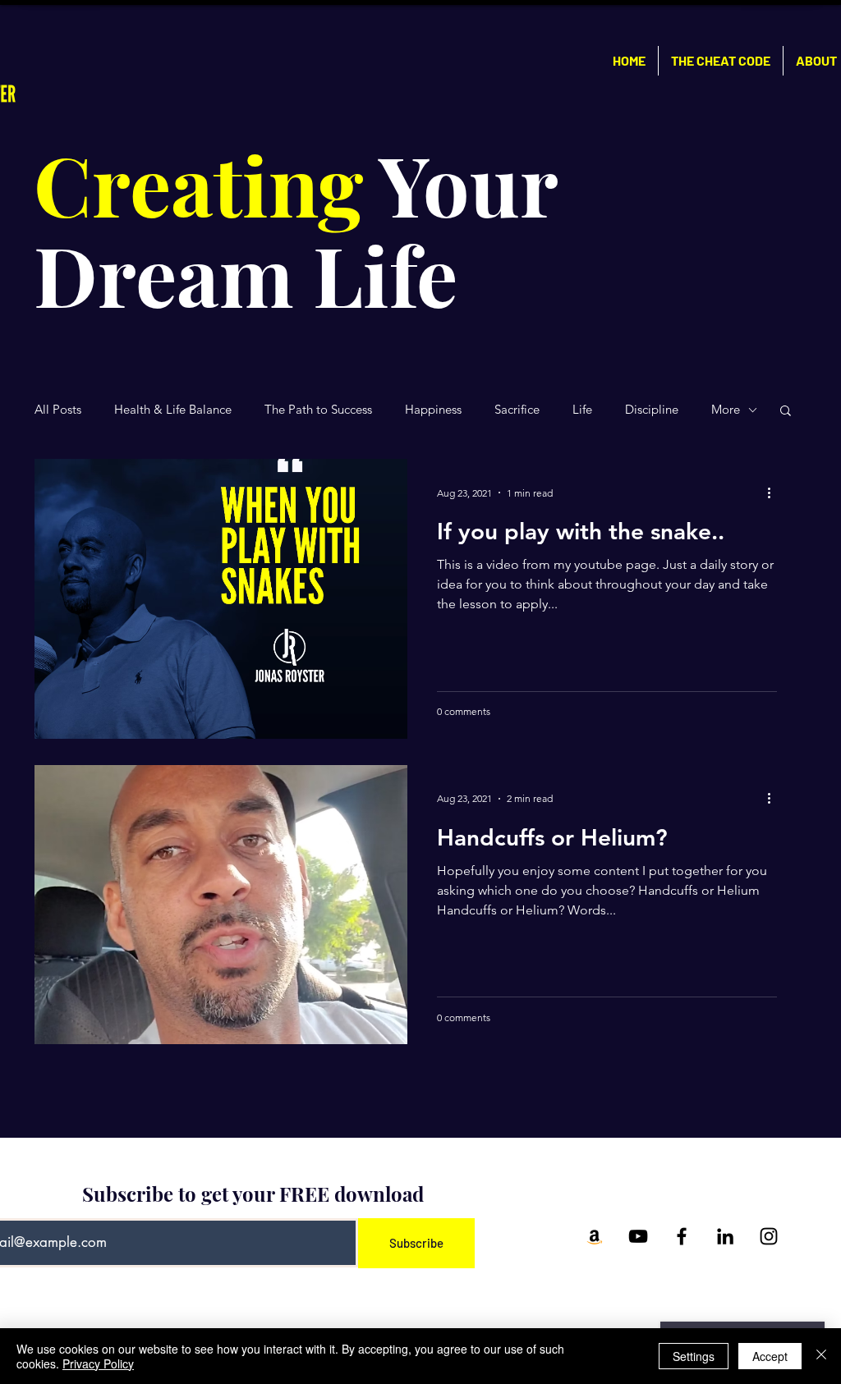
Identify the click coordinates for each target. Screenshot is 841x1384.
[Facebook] (681, 1236)
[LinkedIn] (725, 1236)
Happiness (433, 409)
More (725, 409)
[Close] (821, 1356)
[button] (785, 411)
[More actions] (774, 492)
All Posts (57, 409)
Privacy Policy (98, 1363)
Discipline (651, 409)
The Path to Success (318, 409)
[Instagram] (768, 1236)
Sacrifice (517, 409)
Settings (694, 1356)
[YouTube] (638, 1236)
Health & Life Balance (173, 409)
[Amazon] (594, 1236)
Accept (770, 1356)
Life (582, 409)
